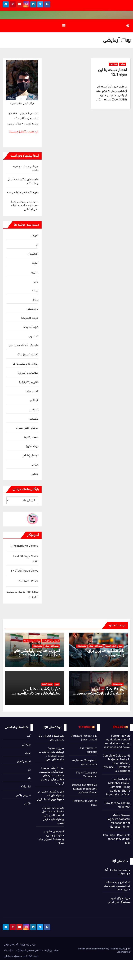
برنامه (35, 290)
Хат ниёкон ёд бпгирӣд (88, 750)
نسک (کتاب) (31, 437)
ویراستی (26, 744)
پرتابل (35, 299)
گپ (29, 736)
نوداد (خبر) (113, 64)
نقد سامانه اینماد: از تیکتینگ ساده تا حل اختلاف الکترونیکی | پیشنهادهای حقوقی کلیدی (53, 815)
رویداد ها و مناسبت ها (25, 363)
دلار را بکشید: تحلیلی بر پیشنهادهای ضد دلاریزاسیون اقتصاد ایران (37, 693)
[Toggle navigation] (64, 25)
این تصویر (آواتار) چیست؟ (23, 131)
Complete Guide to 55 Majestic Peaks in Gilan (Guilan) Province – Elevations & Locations (116, 763)
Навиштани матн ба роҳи (85, 803)
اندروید (34, 272)
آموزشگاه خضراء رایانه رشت (22, 192)
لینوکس (122, 64)
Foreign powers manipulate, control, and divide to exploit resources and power (117, 742)
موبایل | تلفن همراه (27, 428)
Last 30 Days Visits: (25, 556)
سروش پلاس (23, 795)
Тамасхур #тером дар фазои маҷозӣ (84, 738)
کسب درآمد (31, 391)
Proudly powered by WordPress (94, 949)
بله (29, 778)
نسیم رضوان (24, 761)
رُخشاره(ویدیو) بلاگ (27, 354)
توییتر (28, 752)
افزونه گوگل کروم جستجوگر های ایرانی (119, 900)
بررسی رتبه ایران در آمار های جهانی (117, 872)
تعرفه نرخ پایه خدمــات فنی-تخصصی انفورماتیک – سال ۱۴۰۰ (117, 886)
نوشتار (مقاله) (30, 455)
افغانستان (33, 254)
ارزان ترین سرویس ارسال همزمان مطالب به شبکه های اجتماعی (24, 205)
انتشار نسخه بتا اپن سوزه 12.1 (112, 72)
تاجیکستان (32, 309)
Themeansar (124, 952)
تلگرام (27, 803)
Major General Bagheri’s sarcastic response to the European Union (118, 821)
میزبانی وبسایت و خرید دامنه (25, 168)
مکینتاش (33, 418)
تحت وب (33, 336)
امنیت (35, 263)
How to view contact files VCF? (117, 805)
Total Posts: (30, 581)
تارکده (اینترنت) (29, 318)
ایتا (29, 769)
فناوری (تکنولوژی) (28, 382)
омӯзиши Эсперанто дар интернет (84, 762)
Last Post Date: (27, 592)
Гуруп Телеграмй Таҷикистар (86, 774)
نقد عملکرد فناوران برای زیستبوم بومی (105, 652)
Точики (84, 727)
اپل (36, 244)
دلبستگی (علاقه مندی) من (23, 345)
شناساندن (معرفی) (27, 373)
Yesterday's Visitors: (25, 546)
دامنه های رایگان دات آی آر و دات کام (23, 181)
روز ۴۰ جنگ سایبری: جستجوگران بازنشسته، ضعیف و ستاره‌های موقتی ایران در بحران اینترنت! (51, 776)
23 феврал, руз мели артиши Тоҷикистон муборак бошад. (84, 789)
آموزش (34, 235)
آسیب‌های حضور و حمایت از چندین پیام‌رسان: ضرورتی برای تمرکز (51, 837)
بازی (36, 281)
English (119, 727)
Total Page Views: (26, 571)
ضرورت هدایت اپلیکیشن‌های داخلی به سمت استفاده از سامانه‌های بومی (37, 655)
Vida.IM (26, 786)
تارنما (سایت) (30, 327)
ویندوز (35, 473)
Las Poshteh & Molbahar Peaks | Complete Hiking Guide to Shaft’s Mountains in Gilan (118, 787)
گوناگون (33, 400)
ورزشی (34, 464)
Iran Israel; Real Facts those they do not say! (116, 839)
